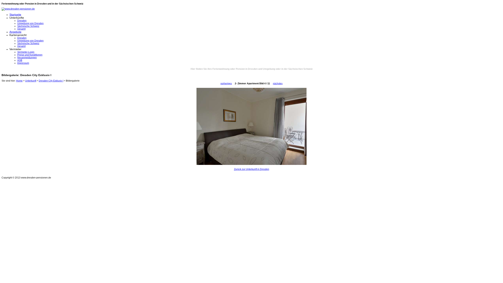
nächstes (278, 83)
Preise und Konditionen (29, 54)
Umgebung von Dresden (30, 23)
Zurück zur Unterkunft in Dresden (251, 169)
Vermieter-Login (25, 52)
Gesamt (21, 29)
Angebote (15, 31)
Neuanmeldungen (27, 57)
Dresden (22, 20)
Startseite (15, 14)
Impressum (23, 63)
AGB (19, 60)
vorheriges (226, 83)
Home (19, 80)
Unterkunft (30, 80)
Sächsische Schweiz (28, 26)
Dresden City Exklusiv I (51, 80)
